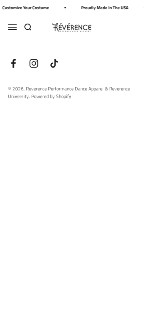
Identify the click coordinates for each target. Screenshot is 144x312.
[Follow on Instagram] (33, 63)
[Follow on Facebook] (13, 63)
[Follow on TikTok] (54, 63)
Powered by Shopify (51, 96)
